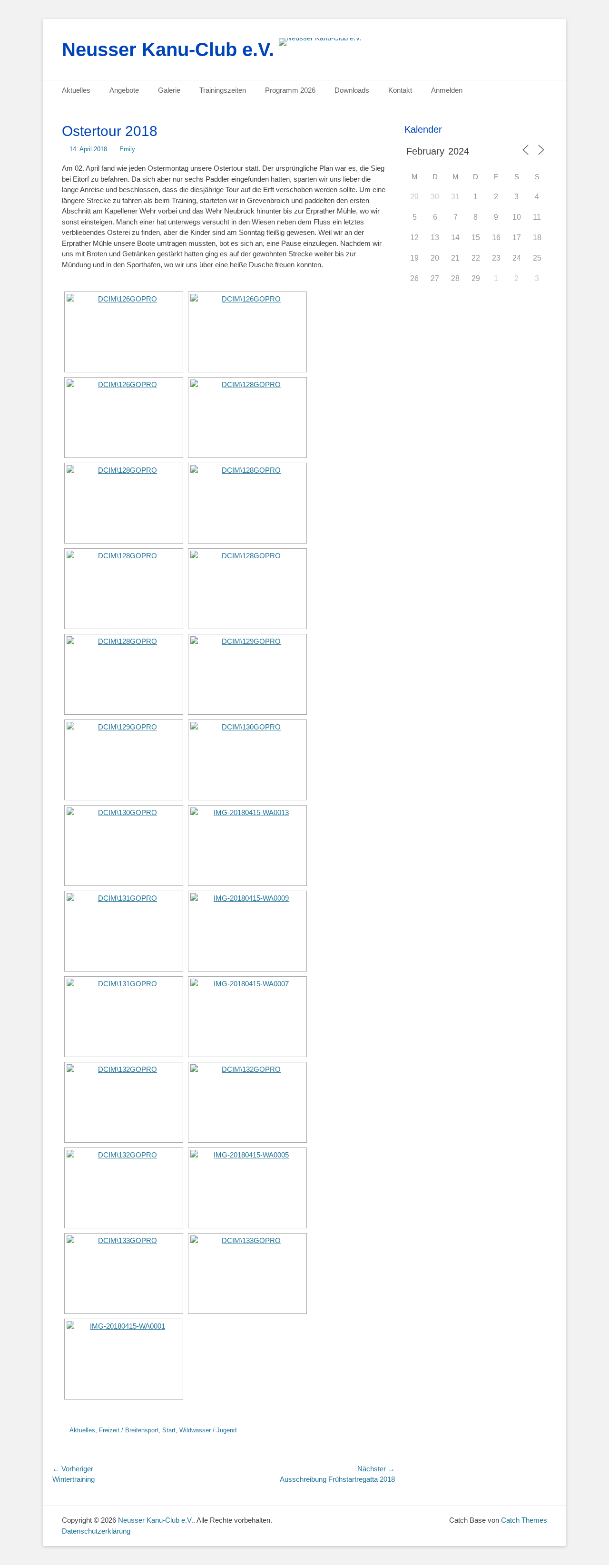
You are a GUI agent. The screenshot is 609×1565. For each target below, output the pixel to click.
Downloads (351, 90)
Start (169, 1430)
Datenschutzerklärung (96, 1531)
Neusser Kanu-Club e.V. (168, 49)
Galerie (169, 90)
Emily (127, 149)
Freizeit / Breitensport (128, 1430)
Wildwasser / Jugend (207, 1430)
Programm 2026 (290, 90)
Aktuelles (76, 90)
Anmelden (446, 90)
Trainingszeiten (222, 90)
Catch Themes (524, 1520)
